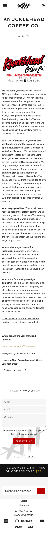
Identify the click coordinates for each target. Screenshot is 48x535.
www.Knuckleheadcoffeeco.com (18, 346)
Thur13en (28, 511)
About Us (24, 505)
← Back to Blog (24, 457)
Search (24, 500)
